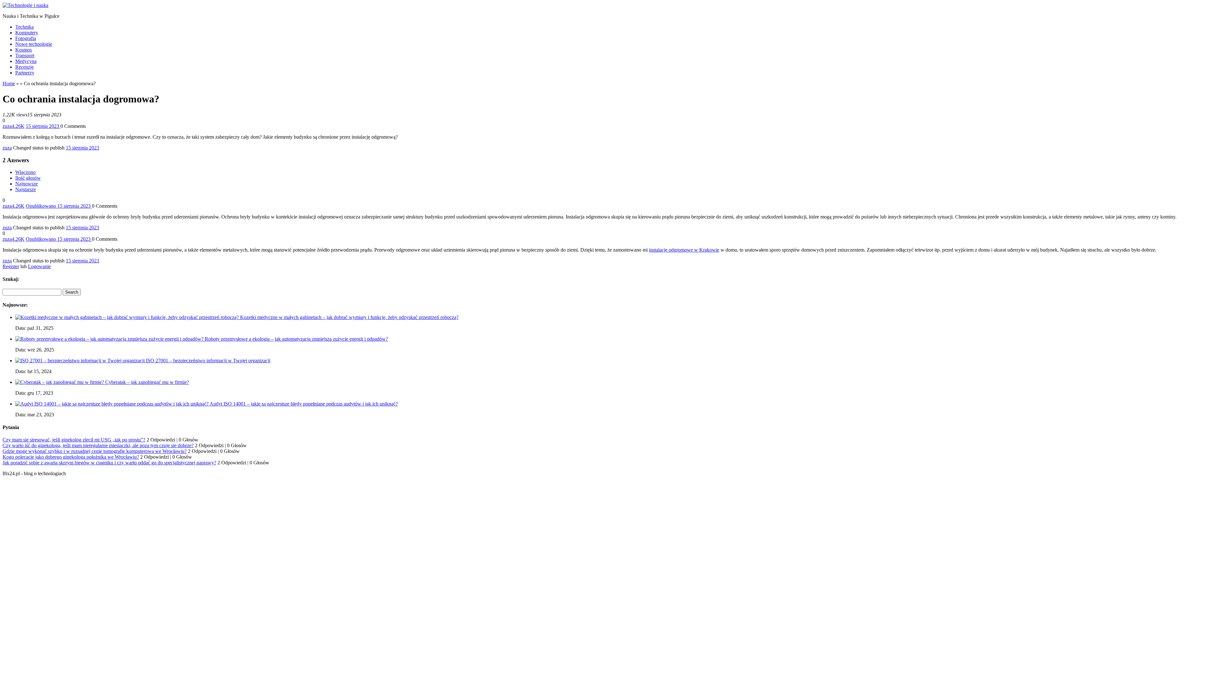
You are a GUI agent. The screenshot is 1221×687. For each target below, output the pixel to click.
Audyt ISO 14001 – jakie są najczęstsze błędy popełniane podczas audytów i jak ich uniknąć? (304, 403)
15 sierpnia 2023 (82, 147)
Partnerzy (24, 72)
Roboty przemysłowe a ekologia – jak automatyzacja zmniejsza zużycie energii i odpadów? (296, 339)
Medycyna (26, 61)
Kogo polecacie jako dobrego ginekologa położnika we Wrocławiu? (71, 457)
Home (9, 83)
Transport (24, 55)
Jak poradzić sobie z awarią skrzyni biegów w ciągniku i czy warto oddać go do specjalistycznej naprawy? (109, 462)
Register (11, 266)
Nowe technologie (33, 44)
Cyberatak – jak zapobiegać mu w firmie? (147, 382)
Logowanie (39, 266)
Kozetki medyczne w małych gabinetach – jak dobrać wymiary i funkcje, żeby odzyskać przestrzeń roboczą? (349, 317)
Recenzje (24, 67)
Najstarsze (25, 189)
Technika (24, 27)
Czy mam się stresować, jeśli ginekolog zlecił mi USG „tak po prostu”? (74, 439)
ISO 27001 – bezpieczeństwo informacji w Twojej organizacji (208, 360)
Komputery (26, 32)
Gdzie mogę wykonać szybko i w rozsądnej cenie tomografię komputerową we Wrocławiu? (95, 451)
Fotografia (25, 38)
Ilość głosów (28, 178)
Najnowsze (26, 183)
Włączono (25, 172)
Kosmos (23, 49)
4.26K (18, 126)
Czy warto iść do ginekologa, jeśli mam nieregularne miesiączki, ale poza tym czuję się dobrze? (98, 445)
